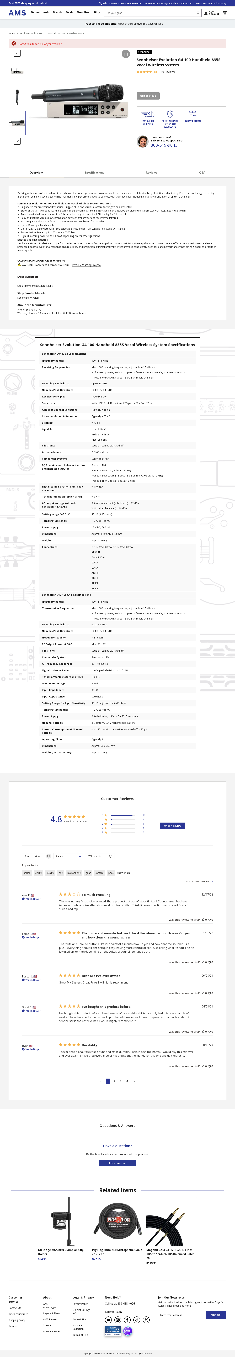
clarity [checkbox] (38, 872)
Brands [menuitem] (57, 12)
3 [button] (120, 1081)
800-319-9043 (164, 145)
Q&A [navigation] (202, 172)
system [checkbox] (99, 872)
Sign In (214, 13)
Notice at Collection (78, 1327)
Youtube (108, 1319)
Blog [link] (97, 12)
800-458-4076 (126, 1303)
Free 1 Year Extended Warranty (211, 3)
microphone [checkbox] (74, 872)
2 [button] (114, 1081)
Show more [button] (123, 872)
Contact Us (15, 1308)
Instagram (117, 1319)
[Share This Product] (126, 54)
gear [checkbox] (88, 872)
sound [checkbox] (27, 872)
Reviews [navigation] (151, 172)
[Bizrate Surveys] (116, 1334)
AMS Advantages (49, 1305)
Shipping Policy (17, 1320)
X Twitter (146, 1319)
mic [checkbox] (61, 872)
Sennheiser (144, 51)
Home (12, 33)
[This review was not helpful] (209, 920)
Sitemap (47, 1325)
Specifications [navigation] (94, 172)
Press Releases (51, 1331)
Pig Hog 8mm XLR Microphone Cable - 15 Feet (117, 1252)
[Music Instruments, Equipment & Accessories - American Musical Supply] (17, 12)
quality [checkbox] (50, 872)
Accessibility (79, 1319)
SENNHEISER (45, 285)
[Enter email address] (185, 1315)
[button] (224, 13)
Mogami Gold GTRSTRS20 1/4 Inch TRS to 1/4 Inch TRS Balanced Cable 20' (170, 1254)
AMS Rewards (51, 1319)
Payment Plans (51, 1313)
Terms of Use (80, 1334)
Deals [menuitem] (69, 12)
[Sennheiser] (27, 282)
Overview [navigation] (36, 172)
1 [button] (108, 1081)
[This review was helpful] (203, 920)
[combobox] (153, 13)
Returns (13, 1326)
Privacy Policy (80, 1303)
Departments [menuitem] (40, 12)
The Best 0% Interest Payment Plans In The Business (168, 3)
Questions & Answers (117, 1125)
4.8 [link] (155, 71)
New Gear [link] (84, 12)
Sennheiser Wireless (28, 297)
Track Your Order (18, 1314)
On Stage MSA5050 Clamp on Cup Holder (61, 1252)
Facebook (127, 1319)
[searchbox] (33, 856)
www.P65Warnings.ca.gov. (86, 265)
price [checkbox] (111, 872)
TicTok (136, 1319)
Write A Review (172, 825)
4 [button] (127, 1081)
